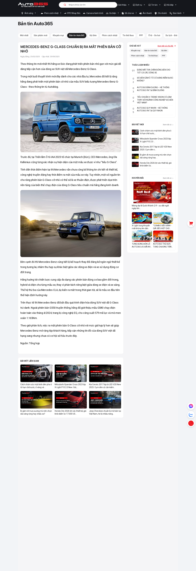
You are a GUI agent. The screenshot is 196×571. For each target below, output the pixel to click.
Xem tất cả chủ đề (165, 46)
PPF (163, 56)
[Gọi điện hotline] (191, 423)
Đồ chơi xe (129, 13)
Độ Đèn (164, 51)
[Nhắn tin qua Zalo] (191, 414)
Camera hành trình (94, 13)
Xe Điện (113, 13)
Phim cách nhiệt (51, 13)
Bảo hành (177, 13)
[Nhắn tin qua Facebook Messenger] (191, 406)
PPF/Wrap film (73, 13)
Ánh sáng (29, 13)
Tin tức (154, 5)
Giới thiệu (122, 5)
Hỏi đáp (170, 5)
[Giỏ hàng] (191, 223)
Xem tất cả (167, 125)
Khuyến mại (135, 51)
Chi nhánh (161, 13)
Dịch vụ (139, 5)
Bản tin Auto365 (150, 51)
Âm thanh (146, 13)
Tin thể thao (153, 56)
